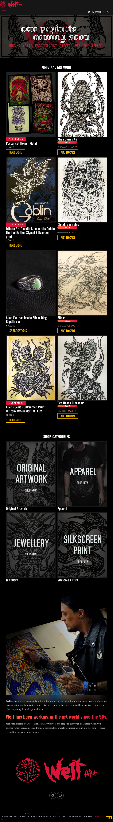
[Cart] (108, 11)
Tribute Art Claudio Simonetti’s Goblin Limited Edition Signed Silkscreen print (30, 232)
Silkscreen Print (67, 580)
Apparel (62, 508)
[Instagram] (60, 795)
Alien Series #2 (67, 139)
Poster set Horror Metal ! (22, 143)
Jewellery (12, 580)
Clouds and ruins (68, 224)
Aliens (61, 317)
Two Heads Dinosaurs (71, 402)
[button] (3, 11)
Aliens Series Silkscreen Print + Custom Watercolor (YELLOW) (26, 409)
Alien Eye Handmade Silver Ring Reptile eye (26, 319)
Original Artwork (16, 508)
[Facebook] (52, 795)
